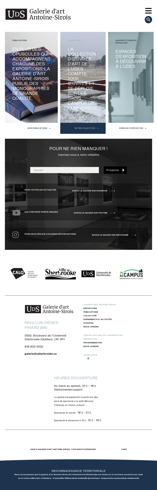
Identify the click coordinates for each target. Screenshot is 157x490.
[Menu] (148, 11)
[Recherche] (148, 19)
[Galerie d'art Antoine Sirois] (38, 14)
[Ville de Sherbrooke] (60, 274)
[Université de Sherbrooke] (96, 274)
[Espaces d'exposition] (131, 83)
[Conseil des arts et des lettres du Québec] (25, 274)
